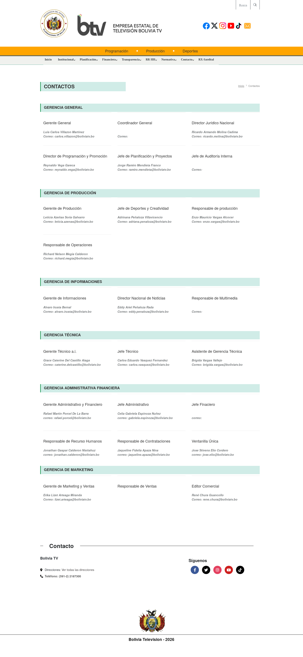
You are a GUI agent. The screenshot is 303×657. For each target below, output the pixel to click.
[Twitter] (206, 570)
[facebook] (206, 26)
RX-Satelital (206, 59)
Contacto (186, 59)
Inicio (48, 59)
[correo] (247, 26)
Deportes (190, 50)
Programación (116, 50)
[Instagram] (217, 570)
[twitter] (214, 26)
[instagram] (222, 26)
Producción (155, 50)
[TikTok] (240, 570)
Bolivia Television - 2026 (151, 639)
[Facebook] (195, 570)
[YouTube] (229, 570)
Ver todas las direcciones (78, 570)
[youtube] (231, 26)
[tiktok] (239, 26)
